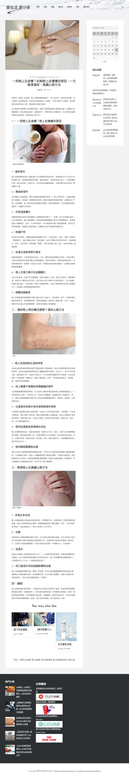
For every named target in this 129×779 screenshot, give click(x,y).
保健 (45, 7)
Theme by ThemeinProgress (64, 771)
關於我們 (86, 7)
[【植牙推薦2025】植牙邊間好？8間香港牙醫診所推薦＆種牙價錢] (44, 619)
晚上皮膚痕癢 (46, 660)
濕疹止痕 (71, 660)
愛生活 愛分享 (18, 8)
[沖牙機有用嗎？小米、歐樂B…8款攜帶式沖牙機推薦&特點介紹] (66, 626)
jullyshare (41, 77)
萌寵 (52, 7)
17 (94, 50)
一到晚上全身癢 (24, 660)
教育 (38, 7)
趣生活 (60, 7)
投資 (77, 7)
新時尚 (69, 7)
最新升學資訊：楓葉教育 (45, 702)
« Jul (104, 62)
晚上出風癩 (36, 660)
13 (105, 46)
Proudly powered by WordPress (89, 771)
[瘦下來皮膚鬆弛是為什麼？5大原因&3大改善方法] (22, 619)
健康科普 (39, 90)
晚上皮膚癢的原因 (60, 660)
